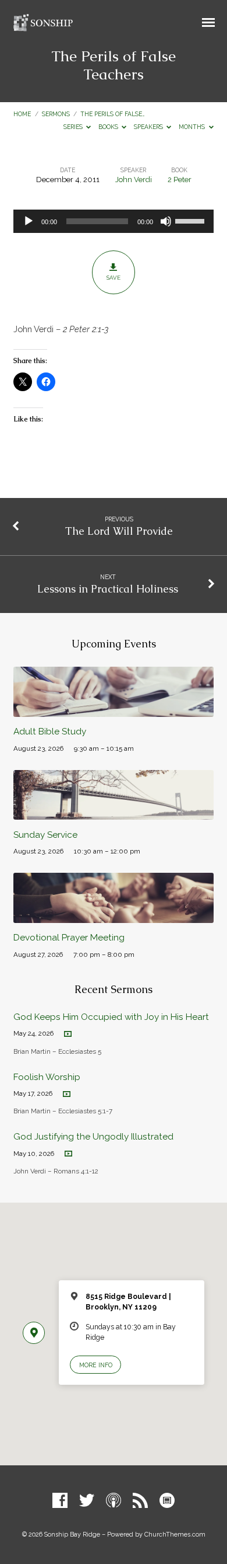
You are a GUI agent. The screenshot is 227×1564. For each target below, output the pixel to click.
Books (109, 126)
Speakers (149, 126)
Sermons (56, 113)
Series (73, 126)
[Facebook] (60, 1501)
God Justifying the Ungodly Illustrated (93, 1136)
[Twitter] (86, 1501)
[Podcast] (113, 1501)
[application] (113, 221)
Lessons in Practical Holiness (107, 588)
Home (22, 113)
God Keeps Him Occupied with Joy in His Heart (111, 1017)
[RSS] (140, 1501)
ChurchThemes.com (174, 1534)
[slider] (191, 220)
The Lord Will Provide (119, 531)
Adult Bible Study (49, 731)
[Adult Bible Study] (113, 710)
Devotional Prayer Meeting (69, 937)
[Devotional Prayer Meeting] (113, 916)
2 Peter (179, 179)
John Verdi (133, 179)
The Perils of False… (112, 113)
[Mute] (166, 221)
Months (193, 126)
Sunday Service (45, 835)
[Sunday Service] (113, 813)
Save (113, 277)
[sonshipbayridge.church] (167, 1501)
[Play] (28, 221)
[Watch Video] (68, 1034)
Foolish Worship (46, 1077)
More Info (95, 1364)
